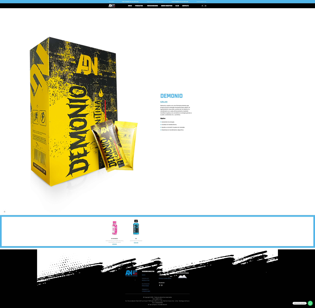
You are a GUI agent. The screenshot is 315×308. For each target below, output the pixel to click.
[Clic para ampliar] (4, 212)
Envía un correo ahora (165, 278)
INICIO (143, 275)
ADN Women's (110, 240)
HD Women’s (114, 238)
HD (136, 238)
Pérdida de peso (118, 240)
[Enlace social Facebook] (202, 6)
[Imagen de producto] (114, 227)
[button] (310, 303)
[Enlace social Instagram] (205, 6)
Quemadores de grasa (114, 242)
